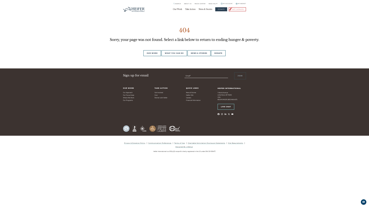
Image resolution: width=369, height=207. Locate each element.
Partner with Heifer (161, 98)
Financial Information (193, 100)
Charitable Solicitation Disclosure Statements (206, 143)
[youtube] (232, 114)
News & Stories (205, 9)
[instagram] (222, 114)
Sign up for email (136, 75)
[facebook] (218, 114)
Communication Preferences (159, 143)
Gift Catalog (238, 9)
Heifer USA (189, 95)
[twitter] (229, 114)
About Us (188, 3)
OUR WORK (152, 53)
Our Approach (128, 92)
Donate (221, 9)
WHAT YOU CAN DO (174, 53)
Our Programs (128, 100)
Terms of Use (179, 143)
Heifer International (229, 88)
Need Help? (213, 3)
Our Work (177, 9)
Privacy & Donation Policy (134, 143)
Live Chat (226, 107)
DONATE (218, 53)
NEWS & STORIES (199, 53)
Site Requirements (235, 143)
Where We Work (128, 98)
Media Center (200, 3)
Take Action (190, 9)
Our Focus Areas (128, 95)
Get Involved (159, 92)
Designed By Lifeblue (184, 147)
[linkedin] (225, 114)
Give (156, 95)
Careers (188, 98)
